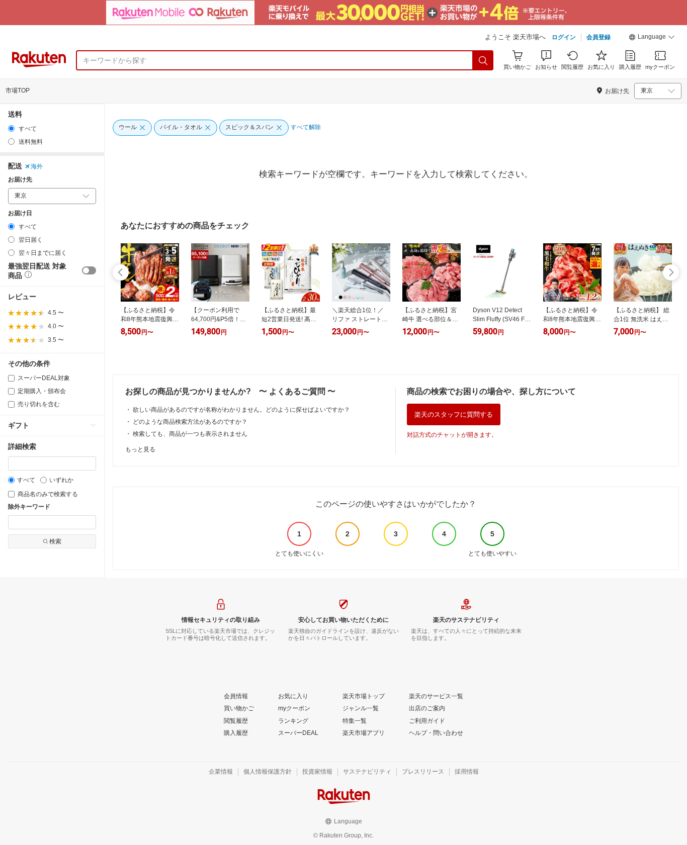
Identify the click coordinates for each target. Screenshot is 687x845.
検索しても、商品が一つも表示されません (190, 433)
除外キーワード (29, 507)
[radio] (11, 128)
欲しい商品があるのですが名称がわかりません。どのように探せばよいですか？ (241, 409)
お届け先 (20, 179)
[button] (652, 38)
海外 (37, 166)
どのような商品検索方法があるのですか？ (190, 421)
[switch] (89, 270)
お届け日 (20, 213)
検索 (55, 541)
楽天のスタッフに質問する (453, 414)
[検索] (483, 60)
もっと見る (140, 449)
